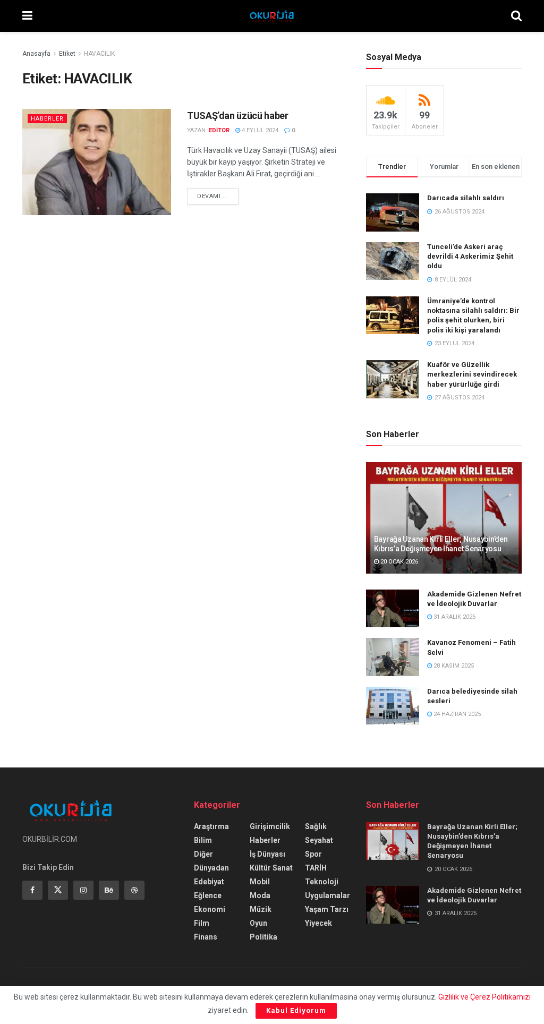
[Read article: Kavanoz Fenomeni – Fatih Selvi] (392, 657)
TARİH (316, 868)
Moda (260, 895)
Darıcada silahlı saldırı (465, 198)
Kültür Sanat (271, 868)
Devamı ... (218, 196)
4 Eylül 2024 (259, 130)
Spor (313, 854)
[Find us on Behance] (109, 890)
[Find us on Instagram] (83, 890)
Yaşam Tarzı (326, 909)
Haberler (47, 118)
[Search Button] (516, 16)
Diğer (203, 854)
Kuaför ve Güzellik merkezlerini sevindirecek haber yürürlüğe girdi (472, 374)
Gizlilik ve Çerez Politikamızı (484, 997)
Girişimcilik (270, 826)
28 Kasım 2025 (453, 665)
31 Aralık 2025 (453, 616)
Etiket (67, 53)
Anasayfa (36, 53)
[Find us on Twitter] (58, 890)
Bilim (203, 840)
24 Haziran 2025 (456, 714)
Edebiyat (209, 881)
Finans (205, 937)
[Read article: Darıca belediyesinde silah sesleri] (392, 706)
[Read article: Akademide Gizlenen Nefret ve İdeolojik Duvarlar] (392, 609)
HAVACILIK (99, 53)
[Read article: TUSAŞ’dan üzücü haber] (96, 162)
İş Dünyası (267, 854)
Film (201, 923)
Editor (219, 130)
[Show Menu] (27, 16)
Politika (263, 937)
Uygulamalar (327, 895)
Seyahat (319, 840)
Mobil (260, 881)
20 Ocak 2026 (398, 561)
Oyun (258, 923)
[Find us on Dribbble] (134, 890)
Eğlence (208, 895)
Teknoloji (321, 881)
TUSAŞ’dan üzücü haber (237, 115)
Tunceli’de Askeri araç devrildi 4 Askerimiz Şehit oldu (470, 256)
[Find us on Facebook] (32, 890)
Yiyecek (318, 923)
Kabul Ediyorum (296, 1010)
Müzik (260, 909)
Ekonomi (209, 909)
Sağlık (316, 826)
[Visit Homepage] (272, 16)
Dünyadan (211, 868)
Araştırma (211, 826)
